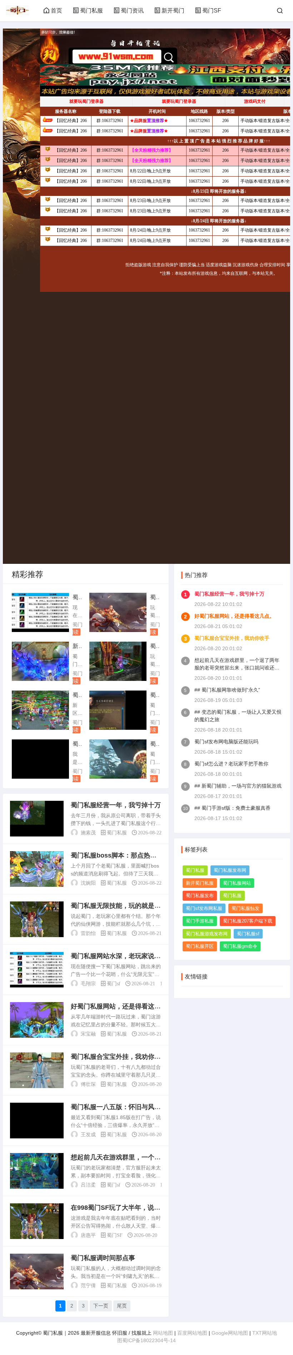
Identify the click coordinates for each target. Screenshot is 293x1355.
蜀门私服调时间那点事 (103, 1258)
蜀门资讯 (132, 10)
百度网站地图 (192, 1333)
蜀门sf (79, 624)
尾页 (122, 1306)
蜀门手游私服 (200, 921)
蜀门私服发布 (200, 895)
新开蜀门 (173, 10)
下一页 (100, 1306)
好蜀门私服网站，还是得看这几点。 (234, 616)
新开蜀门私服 (200, 883)
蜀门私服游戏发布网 (207, 933)
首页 (56, 10)
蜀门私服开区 (200, 946)
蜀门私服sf (248, 933)
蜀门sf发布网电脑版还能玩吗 (226, 741)
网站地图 (163, 1333)
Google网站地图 (230, 1333)
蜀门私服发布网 (230, 870)
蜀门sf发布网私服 (204, 908)
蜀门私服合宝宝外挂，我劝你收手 (231, 638)
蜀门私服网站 (237, 883)
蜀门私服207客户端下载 (247, 921)
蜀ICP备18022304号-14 (149, 1340)
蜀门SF (211, 10)
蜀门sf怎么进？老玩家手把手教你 (231, 764)
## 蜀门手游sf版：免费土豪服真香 (232, 808)
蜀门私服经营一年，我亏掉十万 (116, 805)
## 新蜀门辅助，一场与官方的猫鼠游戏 (238, 786)
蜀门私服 (91, 10)
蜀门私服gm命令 (240, 946)
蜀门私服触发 (245, 908)
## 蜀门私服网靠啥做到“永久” (227, 690)
